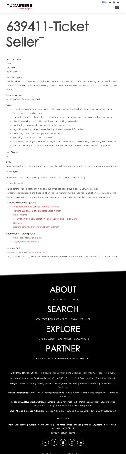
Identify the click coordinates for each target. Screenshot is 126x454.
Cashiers (17, 223)
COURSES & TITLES (58, 319)
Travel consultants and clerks (27, 237)
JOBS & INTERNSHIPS (80, 319)
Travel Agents (20, 214)
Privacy (55, 432)
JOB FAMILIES (65, 338)
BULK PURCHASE (44, 358)
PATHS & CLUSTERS (46, 338)
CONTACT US (63, 299)
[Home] (19, 7)
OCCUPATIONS (81, 338)
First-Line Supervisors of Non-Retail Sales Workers (37, 210)
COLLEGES (41, 319)
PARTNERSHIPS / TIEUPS (66, 358)
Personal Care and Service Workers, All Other (36, 206)
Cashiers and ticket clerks (26, 241)
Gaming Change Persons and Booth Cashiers (36, 227)
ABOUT (51, 299)
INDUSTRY (85, 358)
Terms (72, 432)
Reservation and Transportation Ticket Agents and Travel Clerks (45, 218)
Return (64, 432)
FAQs (75, 299)
